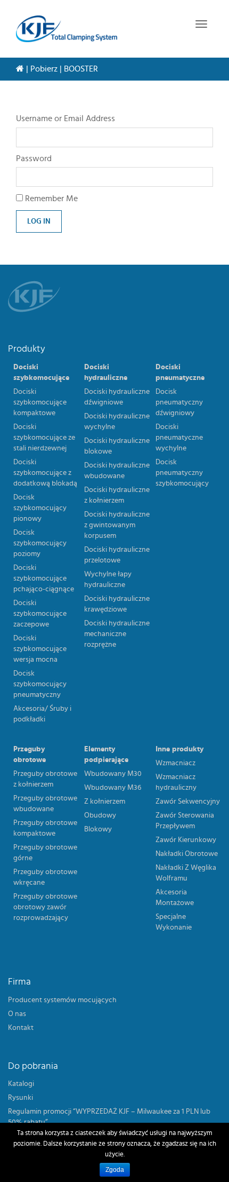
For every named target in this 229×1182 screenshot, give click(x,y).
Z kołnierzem (104, 801)
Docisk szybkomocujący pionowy (40, 508)
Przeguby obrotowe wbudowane (45, 804)
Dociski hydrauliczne (105, 372)
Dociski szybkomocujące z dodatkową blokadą (45, 472)
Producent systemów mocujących (62, 1000)
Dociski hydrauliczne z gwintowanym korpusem (117, 525)
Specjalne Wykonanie (174, 922)
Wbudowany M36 (112, 787)
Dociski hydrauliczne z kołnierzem (117, 495)
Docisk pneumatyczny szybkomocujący (182, 472)
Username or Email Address (65, 118)
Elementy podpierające (106, 754)
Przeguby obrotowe (29, 754)
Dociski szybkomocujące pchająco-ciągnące (43, 578)
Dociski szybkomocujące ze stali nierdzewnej (44, 437)
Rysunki (20, 1097)
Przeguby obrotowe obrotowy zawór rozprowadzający (45, 907)
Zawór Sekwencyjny (188, 801)
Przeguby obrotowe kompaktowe (45, 828)
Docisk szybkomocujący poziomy (40, 543)
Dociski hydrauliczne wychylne (117, 421)
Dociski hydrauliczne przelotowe (117, 555)
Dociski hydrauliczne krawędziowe (117, 604)
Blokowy (98, 829)
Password (34, 158)
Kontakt (21, 1028)
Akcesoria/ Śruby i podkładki (42, 714)
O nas (17, 1014)
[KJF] (66, 29)
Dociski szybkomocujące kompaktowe (40, 402)
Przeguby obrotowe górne (45, 853)
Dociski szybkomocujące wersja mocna (40, 648)
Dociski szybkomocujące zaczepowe (40, 613)
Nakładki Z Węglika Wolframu (186, 873)
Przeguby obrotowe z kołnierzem (45, 779)
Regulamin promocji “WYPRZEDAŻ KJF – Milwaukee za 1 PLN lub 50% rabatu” (109, 1117)
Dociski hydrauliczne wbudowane (117, 471)
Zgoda (114, 1169)
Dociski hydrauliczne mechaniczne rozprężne (117, 634)
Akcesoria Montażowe (175, 898)
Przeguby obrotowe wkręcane (45, 877)
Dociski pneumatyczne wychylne (179, 437)
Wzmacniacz (175, 763)
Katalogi (21, 1084)
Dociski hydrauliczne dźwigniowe (117, 397)
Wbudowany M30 (113, 774)
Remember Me (50, 198)
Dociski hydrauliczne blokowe (117, 446)
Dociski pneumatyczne (180, 372)
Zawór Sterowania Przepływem (185, 821)
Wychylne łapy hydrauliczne (108, 579)
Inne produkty (179, 749)
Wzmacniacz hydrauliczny (176, 782)
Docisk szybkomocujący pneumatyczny (40, 684)
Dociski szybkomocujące (41, 372)
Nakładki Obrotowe (187, 854)
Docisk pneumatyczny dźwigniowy (179, 402)
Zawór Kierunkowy (186, 840)
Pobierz (44, 69)
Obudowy (100, 815)
